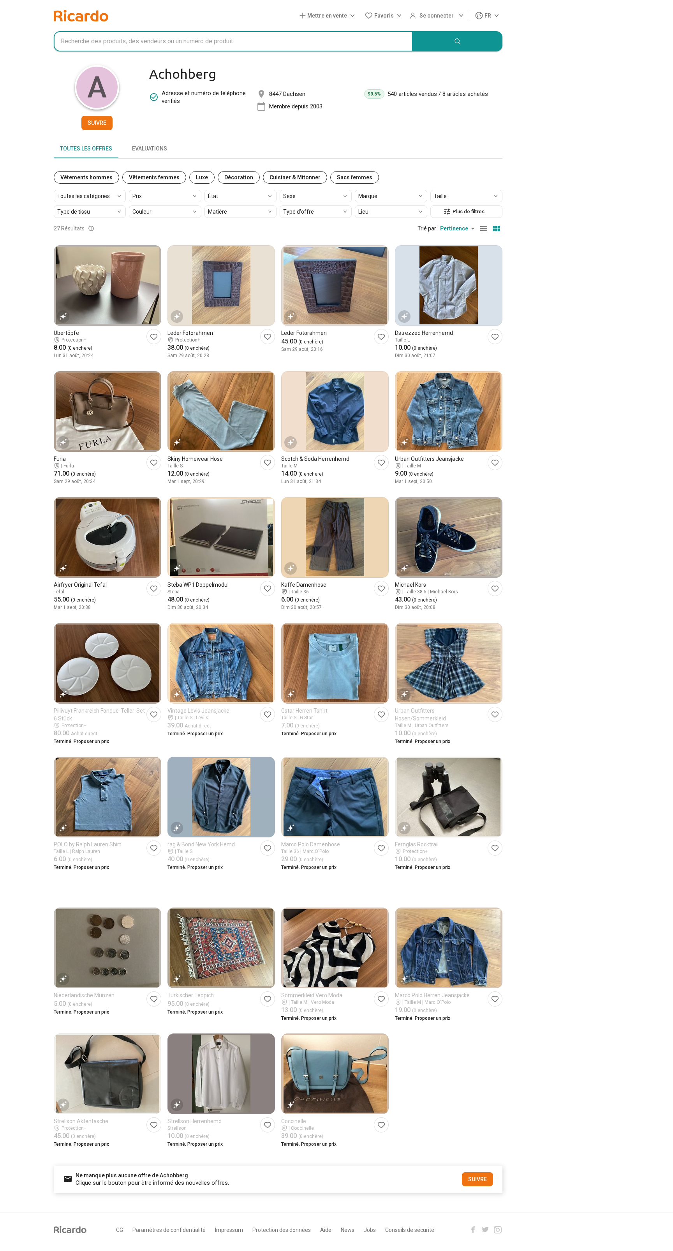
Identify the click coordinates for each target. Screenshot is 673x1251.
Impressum (229, 1230)
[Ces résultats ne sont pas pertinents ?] (91, 228)
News (347, 1230)
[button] (329, 15)
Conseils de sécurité (409, 1230)
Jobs (370, 1230)
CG (119, 1230)
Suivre (97, 123)
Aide (325, 1230)
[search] (457, 41)
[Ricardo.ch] (81, 15)
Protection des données (281, 1230)
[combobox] (233, 41)
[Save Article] (153, 336)
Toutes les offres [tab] (86, 148)
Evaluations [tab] (149, 148)
